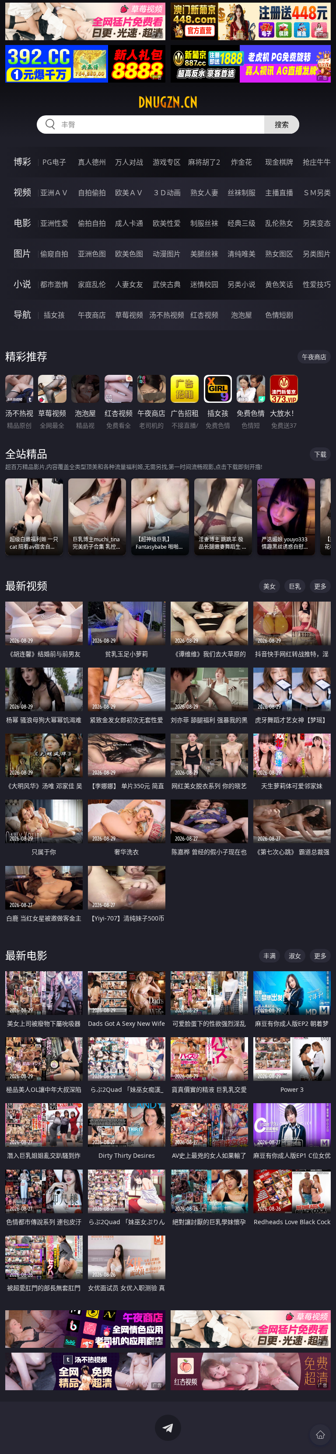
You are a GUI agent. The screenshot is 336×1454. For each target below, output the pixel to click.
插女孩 (54, 315)
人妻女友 (129, 284)
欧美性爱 (167, 223)
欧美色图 (129, 254)
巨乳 (295, 586)
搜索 (282, 124)
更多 (320, 586)
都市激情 (54, 284)
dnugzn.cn (168, 102)
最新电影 (26, 955)
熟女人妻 (204, 192)
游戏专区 (167, 162)
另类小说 (242, 284)
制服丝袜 (204, 223)
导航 (22, 315)
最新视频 (26, 585)
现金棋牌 (279, 162)
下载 (320, 454)
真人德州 (92, 162)
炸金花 (241, 162)
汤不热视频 (166, 315)
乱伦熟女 (279, 223)
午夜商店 (92, 315)
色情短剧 (279, 315)
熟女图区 (279, 254)
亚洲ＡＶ (54, 192)
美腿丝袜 (204, 254)
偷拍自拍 (92, 223)
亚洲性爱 (54, 223)
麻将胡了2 (204, 162)
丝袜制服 (242, 192)
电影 (22, 223)
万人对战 (129, 162)
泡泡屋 (241, 315)
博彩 (22, 162)
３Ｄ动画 (167, 192)
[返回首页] (320, 1434)
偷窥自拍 (54, 254)
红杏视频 (204, 315)
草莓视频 (129, 315)
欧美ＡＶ (129, 192)
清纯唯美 (242, 254)
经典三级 (242, 223)
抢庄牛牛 (317, 162)
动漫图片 (167, 254)
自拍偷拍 (92, 192)
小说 (22, 284)
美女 (269, 586)
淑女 (295, 956)
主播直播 (279, 192)
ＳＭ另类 (317, 192)
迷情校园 (204, 284)
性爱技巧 (317, 284)
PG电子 (54, 162)
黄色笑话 (279, 284)
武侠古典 (167, 284)
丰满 (269, 956)
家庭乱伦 (92, 284)
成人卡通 (129, 223)
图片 (22, 254)
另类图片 (317, 254)
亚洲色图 (92, 254)
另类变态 (317, 223)
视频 (22, 192)
